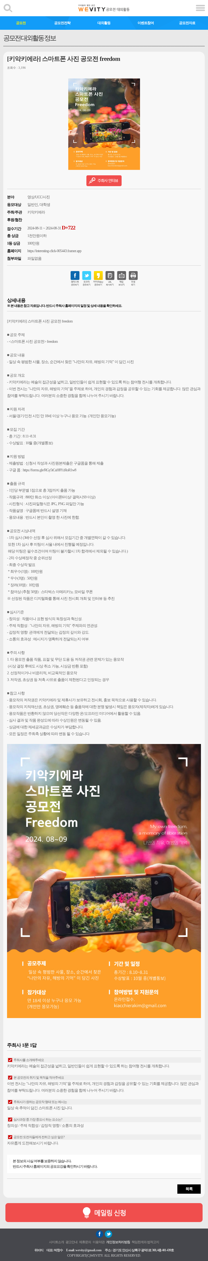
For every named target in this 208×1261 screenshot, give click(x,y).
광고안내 (71, 1242)
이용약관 (99, 1242)
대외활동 (104, 23)
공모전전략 (62, 23)
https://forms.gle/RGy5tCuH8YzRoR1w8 (49, 470)
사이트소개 (56, 1242)
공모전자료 (187, 23)
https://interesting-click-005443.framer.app (54, 251)
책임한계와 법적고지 (145, 1242)
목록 (189, 1189)
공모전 (21, 23)
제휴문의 (85, 1242)
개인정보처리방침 (118, 1242)
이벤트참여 (146, 23)
